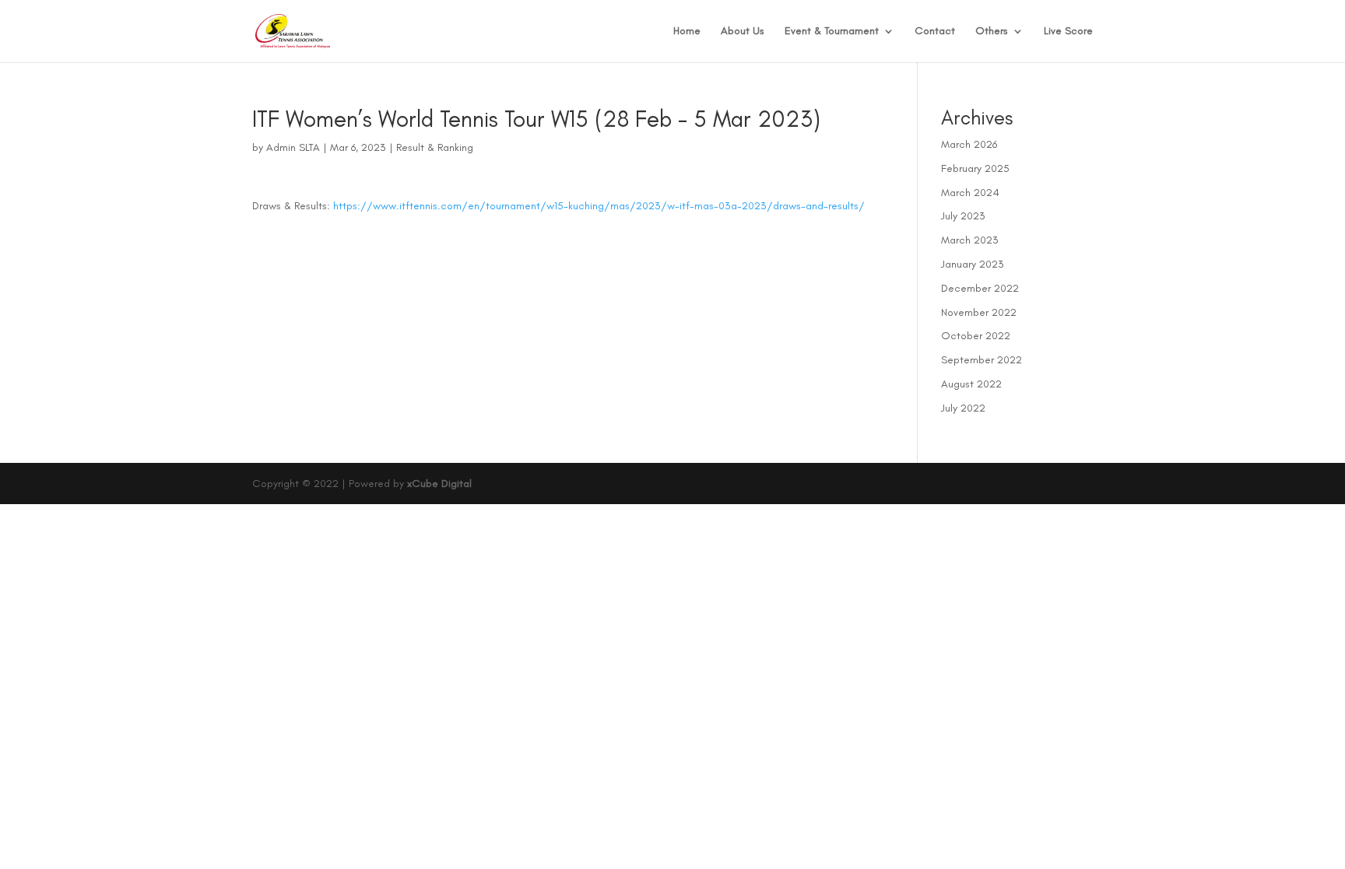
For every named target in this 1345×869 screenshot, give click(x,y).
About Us (742, 31)
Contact (935, 31)
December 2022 (980, 288)
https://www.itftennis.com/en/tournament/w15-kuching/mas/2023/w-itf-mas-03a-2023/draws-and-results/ (599, 205)
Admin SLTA (293, 147)
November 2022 (979, 312)
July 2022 (963, 408)
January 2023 (972, 264)
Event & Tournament (832, 31)
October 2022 (975, 335)
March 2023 (970, 240)
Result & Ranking (434, 147)
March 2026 (969, 144)
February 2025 (975, 168)
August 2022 (971, 384)
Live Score (1068, 31)
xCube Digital (439, 483)
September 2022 (981, 359)
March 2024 (970, 192)
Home (687, 31)
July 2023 (963, 216)
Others (991, 31)
